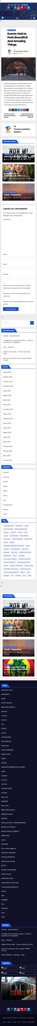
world (29, 575)
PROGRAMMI (30, 1022)
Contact (15, 1022)
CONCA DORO (14, 535)
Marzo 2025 (6, 404)
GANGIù (12, 542)
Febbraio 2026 (7, 377)
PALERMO (21, 555)
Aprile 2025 (6, 400)
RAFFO (6, 565)
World (5, 514)
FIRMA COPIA (28, 539)
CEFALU (20, 532)
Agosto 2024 (7, 423)
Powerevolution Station (21, 51)
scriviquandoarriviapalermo (11, 572)
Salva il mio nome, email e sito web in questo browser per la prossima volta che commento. (17, 287)
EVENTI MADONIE (17, 539)
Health (5, 486)
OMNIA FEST (7, 555)
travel (24, 575)
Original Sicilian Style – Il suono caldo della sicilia (16, 668)
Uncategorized (11, 30)
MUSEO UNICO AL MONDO (10, 831)
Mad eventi (25, 549)
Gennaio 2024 (7, 451)
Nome (5, 254)
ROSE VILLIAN (29, 565)
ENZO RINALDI (24, 535)
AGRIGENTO (19, 526)
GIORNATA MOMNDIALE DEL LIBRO (14, 545)
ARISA (26, 526)
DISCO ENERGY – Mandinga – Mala (13, 955)
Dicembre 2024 (8, 409)
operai (15, 555)
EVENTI (5, 481)
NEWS (6, 192)
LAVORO (4, 793)
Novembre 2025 (8, 386)
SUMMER (6, 575)
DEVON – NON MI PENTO (16, 156)
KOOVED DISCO (15, 549)
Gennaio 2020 (7, 460)
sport (28, 572)
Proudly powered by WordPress (10, 1017)
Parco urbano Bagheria (10, 559)
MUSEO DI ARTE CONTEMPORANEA (13, 823)
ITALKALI (4, 780)
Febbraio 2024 (7, 446)
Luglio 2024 (6, 428)
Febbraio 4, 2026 (11, 672)
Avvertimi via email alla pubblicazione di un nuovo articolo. (18, 303)
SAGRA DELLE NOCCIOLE (11, 569)
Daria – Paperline (12, 194)
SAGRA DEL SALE (25, 569)
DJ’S (19, 1022)
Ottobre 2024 (7, 414)
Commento (7, 219)
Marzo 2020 (6, 455)
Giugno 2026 (7, 372)
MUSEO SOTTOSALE (8, 827)
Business (6, 472)
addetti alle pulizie (9, 526)
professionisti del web (23, 562)
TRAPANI (18, 575)
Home (4, 1022)
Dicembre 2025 (8, 381)
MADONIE (6, 552)
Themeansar (31, 1017)
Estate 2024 (7, 539)
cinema (6, 535)
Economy (6, 477)
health (27, 545)
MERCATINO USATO (25, 552)
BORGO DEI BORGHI (21, 529)
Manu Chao (14, 552)
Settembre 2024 (8, 418)
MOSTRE (4, 818)
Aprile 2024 (6, 437)
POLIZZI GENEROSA (9, 562)
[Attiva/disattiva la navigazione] (17, 18)
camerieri (13, 532)
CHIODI (3, 728)
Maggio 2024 (7, 432)
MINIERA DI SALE (7, 814)
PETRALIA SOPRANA (24, 559)
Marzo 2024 (6, 442)
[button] (31, 18)
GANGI (6, 542)
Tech (4, 500)
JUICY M (4, 784)
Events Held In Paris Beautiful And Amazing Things (26, 115)
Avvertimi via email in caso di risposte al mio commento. (16, 295)
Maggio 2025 (7, 395)
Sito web (5, 274)
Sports (5, 495)
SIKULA (23, 572)
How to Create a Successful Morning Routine (9, 115)
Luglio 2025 (6, 391)
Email (5, 264)
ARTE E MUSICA (8, 529)
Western (5, 509)
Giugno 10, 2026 (11, 612)
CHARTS (9, 1022)
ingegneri (6, 549)
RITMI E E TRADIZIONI (16, 565)
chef (26, 532)
